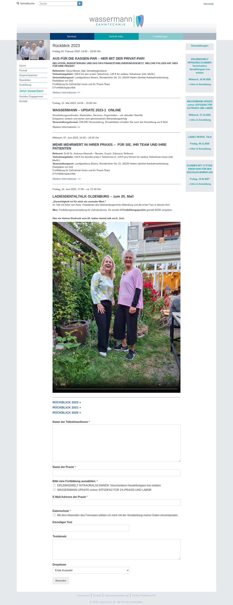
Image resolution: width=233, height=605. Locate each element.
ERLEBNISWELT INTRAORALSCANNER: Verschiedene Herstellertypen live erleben (109, 485)
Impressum (83, 595)
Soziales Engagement (31, 96)
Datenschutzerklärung (116, 595)
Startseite (208, 3)
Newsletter (25, 80)
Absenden (60, 580)
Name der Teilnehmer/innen (71, 421)
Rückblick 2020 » (67, 412)
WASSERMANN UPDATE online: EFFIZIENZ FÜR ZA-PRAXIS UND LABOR (104, 489)
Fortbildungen (160, 36)
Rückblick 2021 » (67, 407)
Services (71, 36)
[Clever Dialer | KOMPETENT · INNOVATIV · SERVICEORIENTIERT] (116, 20)
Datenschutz (62, 510)
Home (22, 65)
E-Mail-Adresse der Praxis (70, 496)
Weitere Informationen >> (66, 92)
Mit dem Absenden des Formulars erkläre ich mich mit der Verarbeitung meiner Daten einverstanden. (117, 515)
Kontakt (23, 101)
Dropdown (59, 564)
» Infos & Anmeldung (199, 84)
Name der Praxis (64, 467)
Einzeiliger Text (62, 522)
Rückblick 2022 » (67, 402)
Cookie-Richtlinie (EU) (144, 595)
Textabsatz (60, 536)
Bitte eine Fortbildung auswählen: (75, 481)
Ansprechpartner (28, 75)
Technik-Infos (116, 36)
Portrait (23, 70)
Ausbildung (25, 84)
